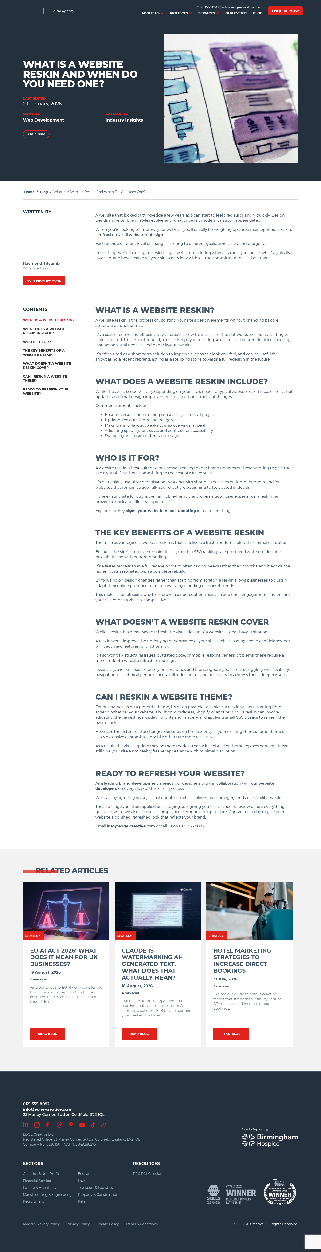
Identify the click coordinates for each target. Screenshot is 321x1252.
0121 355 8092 (208, 7)
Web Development (43, 120)
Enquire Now (285, 11)
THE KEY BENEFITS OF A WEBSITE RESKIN (44, 352)
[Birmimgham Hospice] (270, 1140)
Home (29, 192)
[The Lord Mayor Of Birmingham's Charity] (280, 1189)
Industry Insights (124, 120)
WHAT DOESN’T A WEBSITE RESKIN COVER (47, 365)
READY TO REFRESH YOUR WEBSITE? (45, 391)
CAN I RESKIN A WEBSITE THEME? (45, 378)
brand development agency (147, 783)
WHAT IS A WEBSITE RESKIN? (48, 320)
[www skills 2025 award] (234, 1194)
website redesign (146, 234)
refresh (105, 234)
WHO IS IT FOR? (37, 342)
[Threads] (59, 1124)
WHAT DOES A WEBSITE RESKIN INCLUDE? (44, 331)
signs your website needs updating (161, 510)
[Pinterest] (71, 1123)
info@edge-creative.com (242, 7)
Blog (44, 192)
